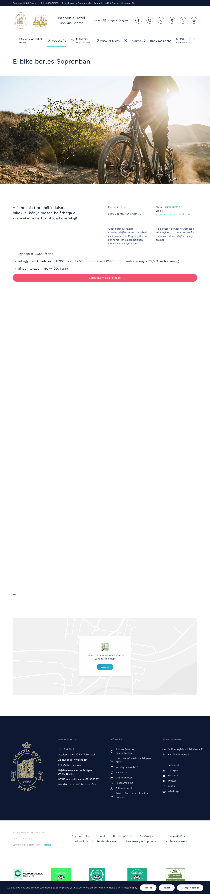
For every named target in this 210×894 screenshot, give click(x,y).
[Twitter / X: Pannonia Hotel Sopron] (172, 20)
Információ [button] (137, 40)
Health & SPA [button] (110, 40)
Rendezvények (161, 40)
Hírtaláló (46, 845)
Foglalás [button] (59, 40)
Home (97, 20)
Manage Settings (190, 887)
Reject (166, 887)
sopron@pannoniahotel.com (85, 3)
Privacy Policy (129, 887)
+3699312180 (172, 207)
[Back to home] (20, 20)
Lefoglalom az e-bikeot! (105, 277)
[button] (186, 40)
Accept (105, 667)
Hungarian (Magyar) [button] (117, 20)
